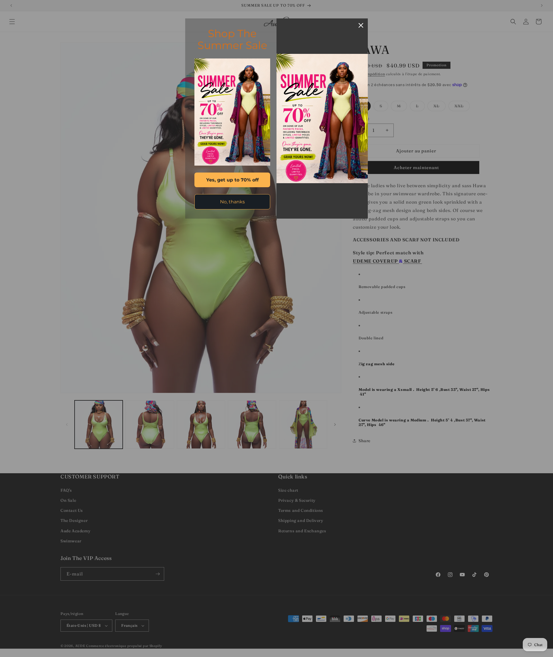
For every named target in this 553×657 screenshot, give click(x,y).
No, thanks (232, 202)
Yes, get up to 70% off (232, 180)
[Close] (361, 25)
